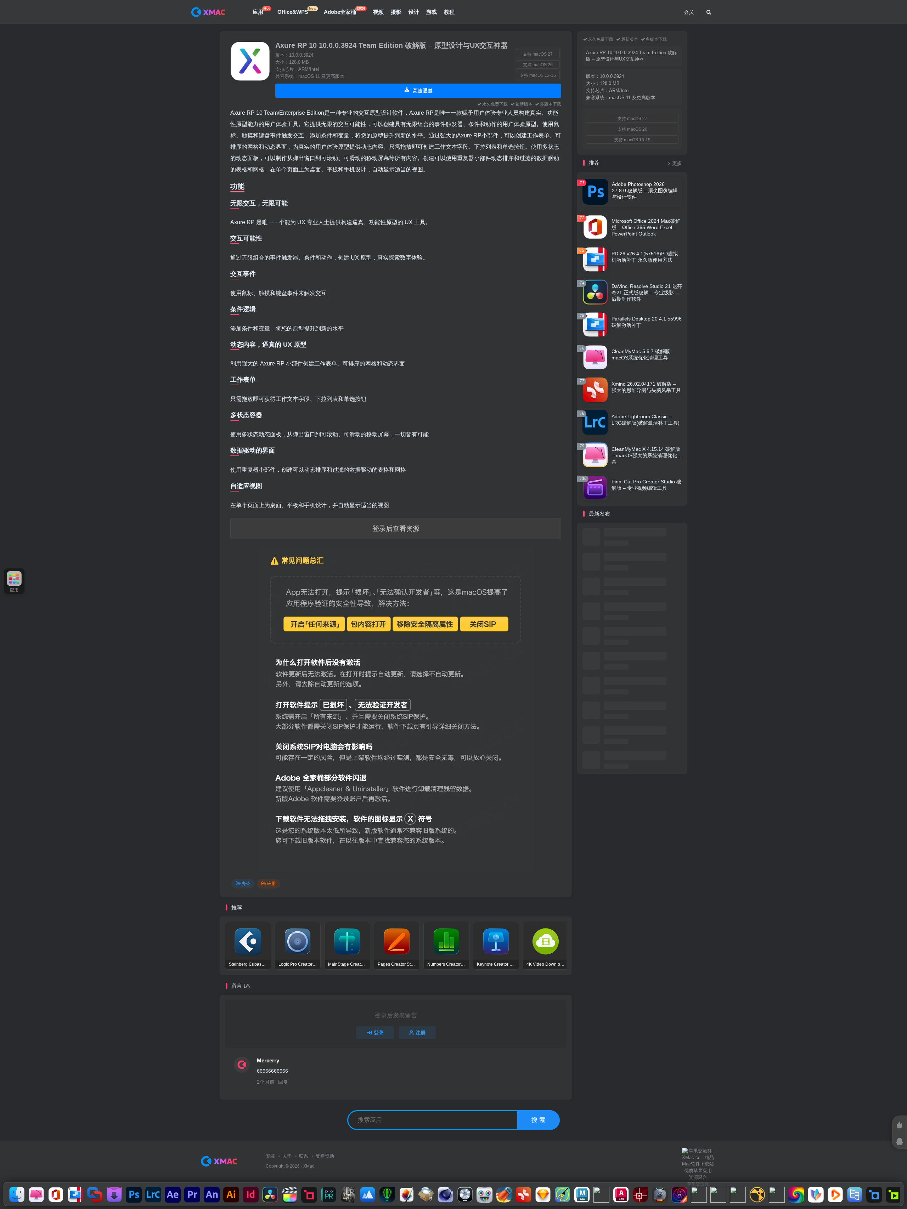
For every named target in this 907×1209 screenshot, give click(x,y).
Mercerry (268, 1060)
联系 (303, 1156)
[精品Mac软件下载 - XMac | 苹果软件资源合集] (221, 1160)
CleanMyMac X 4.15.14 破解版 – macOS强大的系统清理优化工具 (647, 455)
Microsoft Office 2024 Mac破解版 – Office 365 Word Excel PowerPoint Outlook (646, 227)
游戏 (431, 12)
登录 (379, 1032)
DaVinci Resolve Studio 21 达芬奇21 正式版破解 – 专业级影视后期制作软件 (647, 292)
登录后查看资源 (395, 528)
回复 (283, 1082)
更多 (677, 163)
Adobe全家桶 (344, 10)
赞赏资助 (325, 1156)
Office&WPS (296, 10)
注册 (421, 1032)
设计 (414, 12)
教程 (449, 12)
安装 (270, 1156)
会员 (689, 12)
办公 (246, 883)
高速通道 (422, 90)
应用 (261, 10)
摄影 (396, 12)
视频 (378, 12)
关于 (287, 1156)
